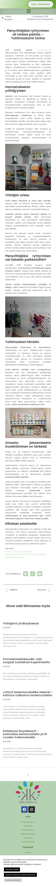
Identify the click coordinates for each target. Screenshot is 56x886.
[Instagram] (31, 809)
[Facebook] (24, 809)
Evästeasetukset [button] (12, 880)
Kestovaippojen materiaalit (18, 551)
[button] (25, 573)
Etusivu (28, 852)
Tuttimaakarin (44, 50)
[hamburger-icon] (28, 11)
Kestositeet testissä (15, 557)
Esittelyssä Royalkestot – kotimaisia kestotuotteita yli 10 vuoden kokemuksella (25, 734)
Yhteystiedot (28, 830)
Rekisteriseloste (28, 834)
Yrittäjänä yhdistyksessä (21, 623)
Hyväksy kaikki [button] (11, 869)
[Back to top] (28, 775)
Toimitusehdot (28, 842)
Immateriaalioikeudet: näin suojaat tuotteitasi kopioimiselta (26, 660)
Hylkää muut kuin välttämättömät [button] (20, 875)
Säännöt (28, 838)
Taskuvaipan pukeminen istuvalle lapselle (25, 554)
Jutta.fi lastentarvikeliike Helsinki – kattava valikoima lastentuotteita (28, 693)
